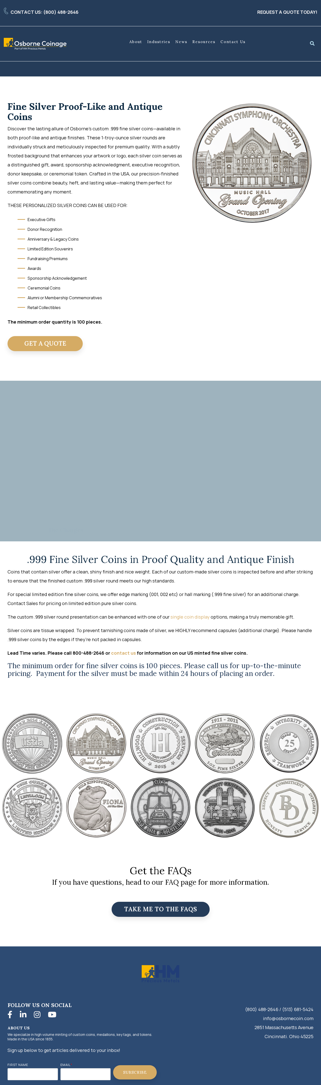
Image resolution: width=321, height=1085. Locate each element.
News (181, 41)
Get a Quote (45, 343)
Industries (158, 41)
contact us (123, 653)
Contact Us (233, 41)
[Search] (312, 44)
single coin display (190, 617)
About (135, 41)
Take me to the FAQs (160, 909)
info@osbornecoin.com (288, 1018)
